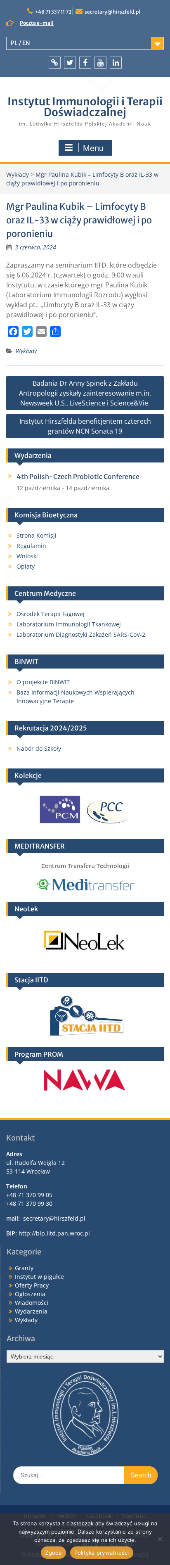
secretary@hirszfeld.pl (112, 12)
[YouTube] (100, 63)
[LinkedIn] (116, 63)
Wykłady (26, 351)
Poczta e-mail (37, 23)
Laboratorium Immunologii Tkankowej (69, 624)
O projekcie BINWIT (43, 682)
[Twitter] (70, 63)
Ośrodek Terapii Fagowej (51, 614)
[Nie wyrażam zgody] (160, 1539)
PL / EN (20, 43)
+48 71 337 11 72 (53, 12)
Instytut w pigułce (39, 1276)
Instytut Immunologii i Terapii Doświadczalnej (85, 107)
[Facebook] (85, 63)
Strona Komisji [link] (37, 535)
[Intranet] (55, 63)
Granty (24, 1268)
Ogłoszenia (30, 1294)
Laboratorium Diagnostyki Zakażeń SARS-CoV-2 (81, 634)
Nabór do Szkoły (39, 748)
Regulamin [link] (31, 546)
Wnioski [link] (27, 556)
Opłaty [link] (26, 566)
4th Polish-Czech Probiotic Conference (78, 476)
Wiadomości (31, 1303)
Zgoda (53, 1552)
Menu (93, 148)
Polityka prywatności (101, 1552)
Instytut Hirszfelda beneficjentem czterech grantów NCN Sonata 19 (85, 426)
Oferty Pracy (32, 1285)
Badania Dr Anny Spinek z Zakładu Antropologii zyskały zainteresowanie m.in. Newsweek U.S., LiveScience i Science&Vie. (85, 393)
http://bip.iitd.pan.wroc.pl (54, 1233)
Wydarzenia (31, 1311)
